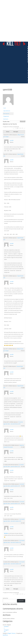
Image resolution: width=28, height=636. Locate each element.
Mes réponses (6, 113)
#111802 (23, 565)
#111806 (23, 544)
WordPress (5, 635)
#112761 (23, 503)
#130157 (23, 136)
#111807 (23, 523)
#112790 (23, 466)
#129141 (23, 350)
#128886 (23, 387)
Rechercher (5, 598)
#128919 (23, 368)
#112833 (23, 447)
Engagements (6, 116)
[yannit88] (8, 106)
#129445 (23, 156)
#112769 (23, 486)
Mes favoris (5, 119)
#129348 (23, 239)
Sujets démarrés (6, 110)
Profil (4, 108)
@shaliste (6, 533)
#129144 (23, 277)
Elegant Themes (11, 633)
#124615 (23, 425)
